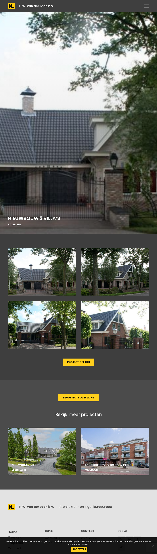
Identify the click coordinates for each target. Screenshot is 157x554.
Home (12, 532)
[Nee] (153, 545)
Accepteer (79, 549)
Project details (78, 362)
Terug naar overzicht (78, 397)
